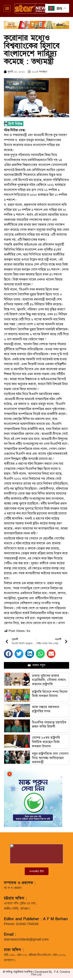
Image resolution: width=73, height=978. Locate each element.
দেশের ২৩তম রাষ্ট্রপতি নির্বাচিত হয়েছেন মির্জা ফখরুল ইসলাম (46, 742)
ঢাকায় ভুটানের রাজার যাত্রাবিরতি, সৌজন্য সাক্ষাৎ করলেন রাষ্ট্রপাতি (49, 680)
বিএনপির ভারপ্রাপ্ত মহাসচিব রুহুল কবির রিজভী (49, 725)
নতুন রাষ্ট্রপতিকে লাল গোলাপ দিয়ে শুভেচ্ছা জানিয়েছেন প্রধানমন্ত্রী (50, 758)
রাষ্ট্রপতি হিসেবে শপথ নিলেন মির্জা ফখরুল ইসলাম (49, 694)
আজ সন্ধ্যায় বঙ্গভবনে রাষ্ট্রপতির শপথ (45, 709)
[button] (7, 8)
